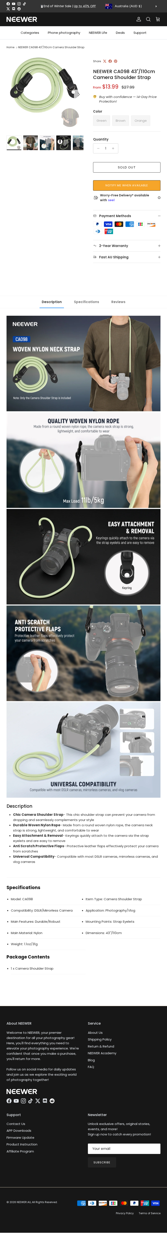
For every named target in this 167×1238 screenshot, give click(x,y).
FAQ (91, 1067)
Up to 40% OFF (85, 6)
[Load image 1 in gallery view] (45, 92)
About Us (95, 1032)
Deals (120, 32)
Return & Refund (101, 1046)
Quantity (101, 139)
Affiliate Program (20, 1151)
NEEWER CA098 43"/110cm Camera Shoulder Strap (51, 47)
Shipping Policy (100, 1039)
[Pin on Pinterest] (115, 61)
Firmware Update (20, 1137)
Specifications (86, 302)
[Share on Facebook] (110, 61)
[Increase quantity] (114, 148)
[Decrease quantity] (97, 148)
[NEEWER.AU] (22, 19)
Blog (91, 1060)
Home (10, 47)
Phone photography (64, 32)
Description (52, 302)
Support (140, 32)
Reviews (118, 302)
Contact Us (16, 1123)
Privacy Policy (125, 1213)
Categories (30, 32)
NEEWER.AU (24, 1202)
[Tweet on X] (104, 61)
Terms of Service (149, 1213)
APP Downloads (19, 1130)
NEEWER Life (98, 32)
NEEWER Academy (102, 1053)
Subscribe (102, 1162)
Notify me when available (126, 185)
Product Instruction (22, 1144)
